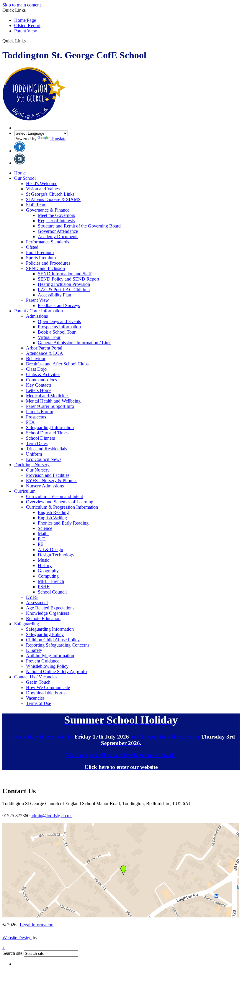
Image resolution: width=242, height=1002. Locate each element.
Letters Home (38, 390)
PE (40, 544)
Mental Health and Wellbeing (53, 400)
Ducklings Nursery (32, 464)
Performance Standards (47, 241)
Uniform (34, 453)
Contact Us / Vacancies (35, 676)
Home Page (25, 20)
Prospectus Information (59, 326)
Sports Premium (41, 257)
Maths (43, 533)
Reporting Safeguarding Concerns (57, 644)
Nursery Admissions (45, 485)
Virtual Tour (49, 337)
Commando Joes (41, 379)
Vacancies (35, 698)
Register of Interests (56, 220)
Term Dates (37, 443)
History (45, 565)
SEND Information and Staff (64, 273)
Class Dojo (36, 369)
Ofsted (32, 247)
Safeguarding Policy (45, 634)
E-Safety (34, 650)
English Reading (53, 512)
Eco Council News (43, 459)
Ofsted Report (27, 25)
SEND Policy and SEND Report (68, 278)
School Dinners (40, 438)
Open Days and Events (59, 321)
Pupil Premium (40, 252)
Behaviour (35, 358)
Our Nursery (38, 469)
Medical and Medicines (47, 395)
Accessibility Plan (54, 294)
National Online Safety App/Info (56, 671)
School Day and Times (47, 432)
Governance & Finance (47, 209)
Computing (48, 576)
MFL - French (51, 581)
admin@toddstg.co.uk (51, 815)
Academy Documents (58, 236)
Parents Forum (39, 411)
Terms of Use (38, 703)
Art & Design (50, 549)
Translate (58, 138)
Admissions (37, 316)
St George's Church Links (50, 194)
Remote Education (43, 618)
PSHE (44, 586)
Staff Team (36, 204)
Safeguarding (26, 623)
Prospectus (36, 416)
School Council (52, 591)
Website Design (17, 937)
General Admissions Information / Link (74, 342)
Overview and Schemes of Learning (59, 501)
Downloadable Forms (46, 692)
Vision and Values (43, 188)
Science (45, 528)
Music (43, 560)
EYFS (32, 597)
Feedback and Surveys (59, 305)
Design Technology (56, 554)
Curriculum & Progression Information (62, 507)
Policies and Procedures (48, 263)
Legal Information (36, 924)
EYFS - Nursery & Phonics (51, 480)
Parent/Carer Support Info (50, 406)
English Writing (52, 517)
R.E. (42, 538)
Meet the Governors (56, 215)
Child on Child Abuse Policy (53, 639)
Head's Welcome (41, 183)
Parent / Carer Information (38, 310)
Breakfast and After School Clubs (57, 363)
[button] (28, 40)
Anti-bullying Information (50, 655)
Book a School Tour (57, 331)
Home (20, 172)
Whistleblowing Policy (47, 666)
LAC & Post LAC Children (64, 289)
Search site (12, 953)
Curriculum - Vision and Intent (54, 496)
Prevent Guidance (42, 660)
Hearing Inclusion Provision (64, 284)
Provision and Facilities (47, 475)
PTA (30, 422)
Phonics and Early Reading (63, 522)
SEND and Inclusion (45, 268)
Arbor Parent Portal (44, 347)
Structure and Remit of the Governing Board (79, 225)
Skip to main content (21, 4)
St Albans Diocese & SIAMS (53, 199)
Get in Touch (38, 682)
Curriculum (24, 491)
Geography (48, 570)
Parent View (25, 30)
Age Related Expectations (50, 607)
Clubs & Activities (43, 374)
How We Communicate (48, 687)
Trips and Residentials (46, 448)
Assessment (37, 602)
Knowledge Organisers (47, 613)
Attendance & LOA (44, 353)
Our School (25, 178)
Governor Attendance (58, 231)
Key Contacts (38, 385)
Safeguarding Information (50, 427)
